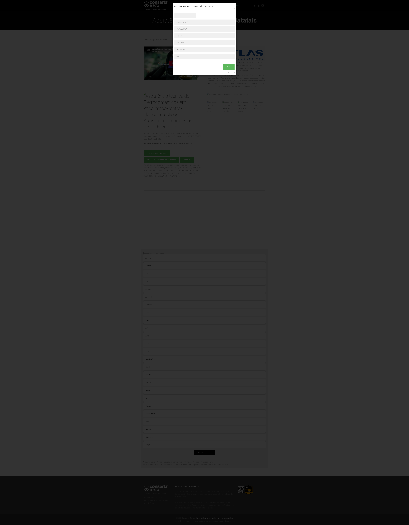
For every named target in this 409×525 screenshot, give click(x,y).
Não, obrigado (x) (231, 72)
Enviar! (228, 67)
